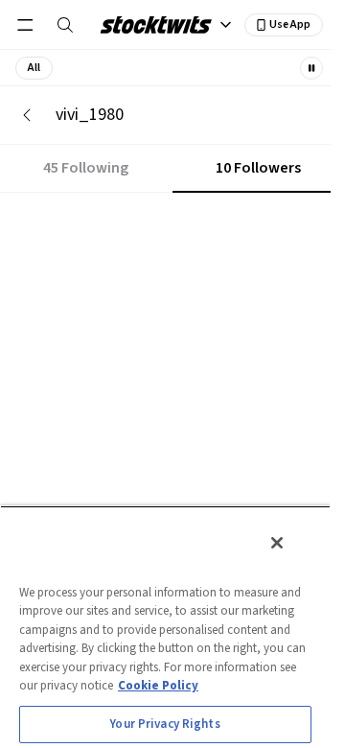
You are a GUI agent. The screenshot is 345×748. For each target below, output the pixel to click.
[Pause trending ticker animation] (311, 68)
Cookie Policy (158, 685)
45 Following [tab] (85, 167)
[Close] (277, 543)
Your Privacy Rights (164, 724)
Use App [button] (289, 24)
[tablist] (172, 169)
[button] (34, 68)
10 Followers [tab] (258, 167)
